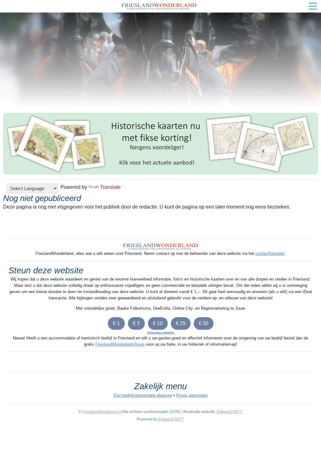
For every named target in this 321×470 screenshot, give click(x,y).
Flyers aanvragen (192, 395)
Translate (110, 187)
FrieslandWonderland (100, 412)
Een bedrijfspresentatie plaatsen (143, 395)
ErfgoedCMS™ (229, 412)
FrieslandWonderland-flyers (120, 344)
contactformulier (270, 253)
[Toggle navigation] (313, 6)
